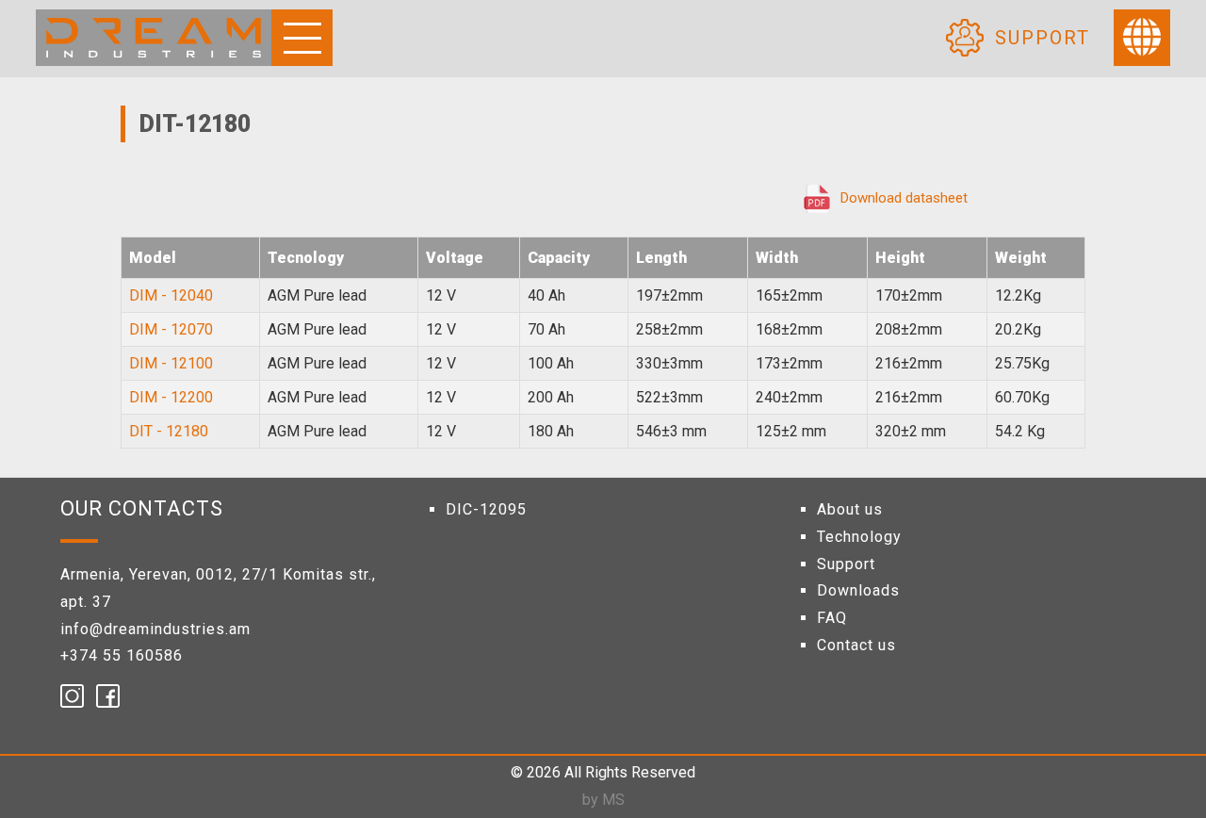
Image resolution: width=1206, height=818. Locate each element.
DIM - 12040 (171, 295)
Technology (859, 537)
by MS (603, 800)
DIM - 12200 (171, 397)
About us (850, 509)
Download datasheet (904, 197)
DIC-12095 (486, 509)
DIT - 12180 (168, 431)
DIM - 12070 (171, 329)
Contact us (856, 645)
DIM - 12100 (171, 363)
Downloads (858, 590)
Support (1042, 37)
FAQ (832, 618)
